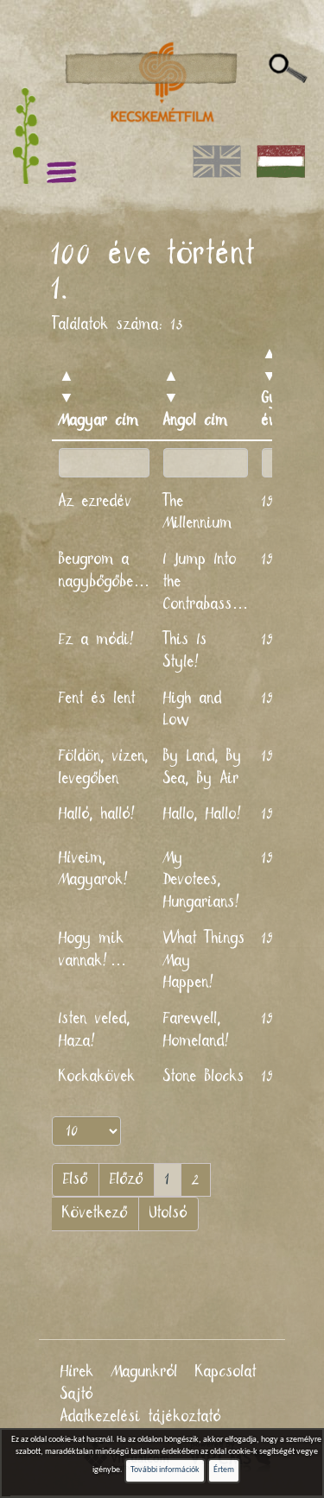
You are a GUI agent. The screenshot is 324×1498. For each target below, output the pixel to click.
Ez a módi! (98, 640)
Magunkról (144, 1372)
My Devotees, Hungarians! (203, 880)
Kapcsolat (226, 1372)
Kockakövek (97, 1077)
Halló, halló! (98, 814)
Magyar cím (99, 420)
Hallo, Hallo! (204, 814)
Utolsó (168, 1213)
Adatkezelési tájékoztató (140, 1417)
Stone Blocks (204, 1077)
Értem (223, 1470)
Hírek (77, 1372)
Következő (95, 1213)
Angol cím (195, 420)
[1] (288, 69)
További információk (165, 1470)
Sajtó (76, 1394)
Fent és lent (97, 698)
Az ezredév (95, 502)
